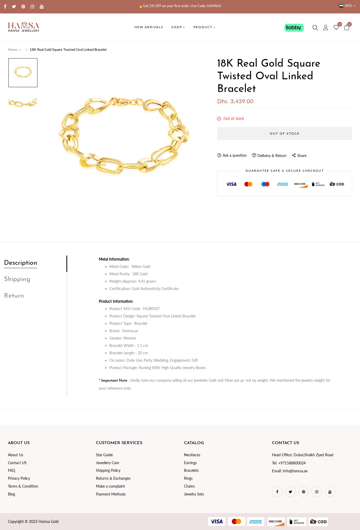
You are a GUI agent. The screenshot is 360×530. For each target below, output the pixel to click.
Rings (188, 478)
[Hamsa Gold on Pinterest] (23, 6)
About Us (15, 455)
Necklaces (192, 455)
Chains (189, 486)
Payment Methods (111, 494)
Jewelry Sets (194, 494)
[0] (336, 27)
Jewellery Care (107, 462)
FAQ (11, 470)
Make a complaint (110, 486)
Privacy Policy (19, 478)
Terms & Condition (23, 486)
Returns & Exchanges (113, 478)
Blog (11, 494)
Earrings (190, 462)
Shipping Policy (108, 470)
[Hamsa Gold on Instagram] (33, 6)
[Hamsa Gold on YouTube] (42, 6)
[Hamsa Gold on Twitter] (14, 6)
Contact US (17, 462)
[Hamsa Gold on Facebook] (5, 6)
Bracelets (191, 470)
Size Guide (104, 455)
